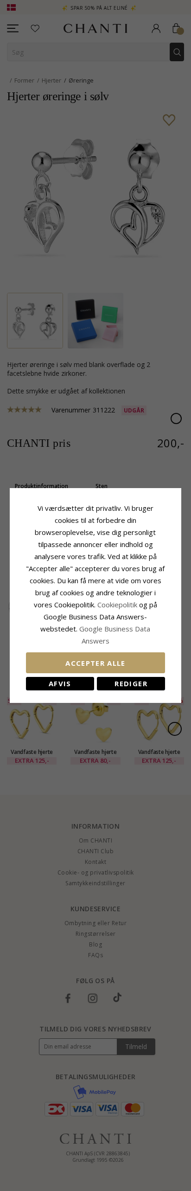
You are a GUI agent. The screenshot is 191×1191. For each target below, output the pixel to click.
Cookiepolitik (117, 604)
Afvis (60, 683)
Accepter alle (95, 663)
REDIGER (131, 683)
